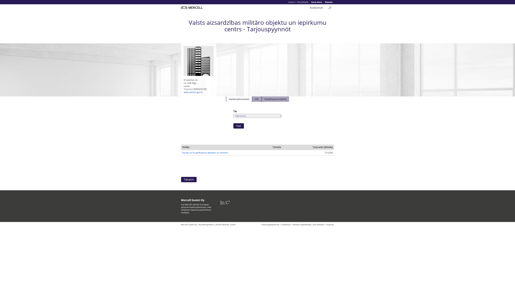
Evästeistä (286, 224)
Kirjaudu (329, 2)
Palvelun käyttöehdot (302, 224)
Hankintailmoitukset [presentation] (239, 99)
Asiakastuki (316, 7)
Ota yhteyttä (302, 2)
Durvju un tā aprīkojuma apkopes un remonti (205, 152)
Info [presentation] (257, 99)
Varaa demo (316, 2)
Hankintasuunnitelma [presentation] (275, 99)
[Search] (330, 7)
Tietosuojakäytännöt (270, 224)
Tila (235, 111)
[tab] (239, 99)
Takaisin (189, 179)
